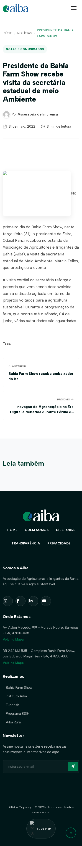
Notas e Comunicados (25, 49)
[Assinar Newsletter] (73, 766)
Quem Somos (37, 530)
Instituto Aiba (16, 696)
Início (8, 33)
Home (12, 530)
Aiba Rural (13, 722)
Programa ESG (17, 714)
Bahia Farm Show (19, 688)
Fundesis (13, 705)
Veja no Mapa (13, 639)
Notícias (24, 33)
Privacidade (59, 543)
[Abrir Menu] (73, 8)
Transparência (25, 543)
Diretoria (65, 530)
